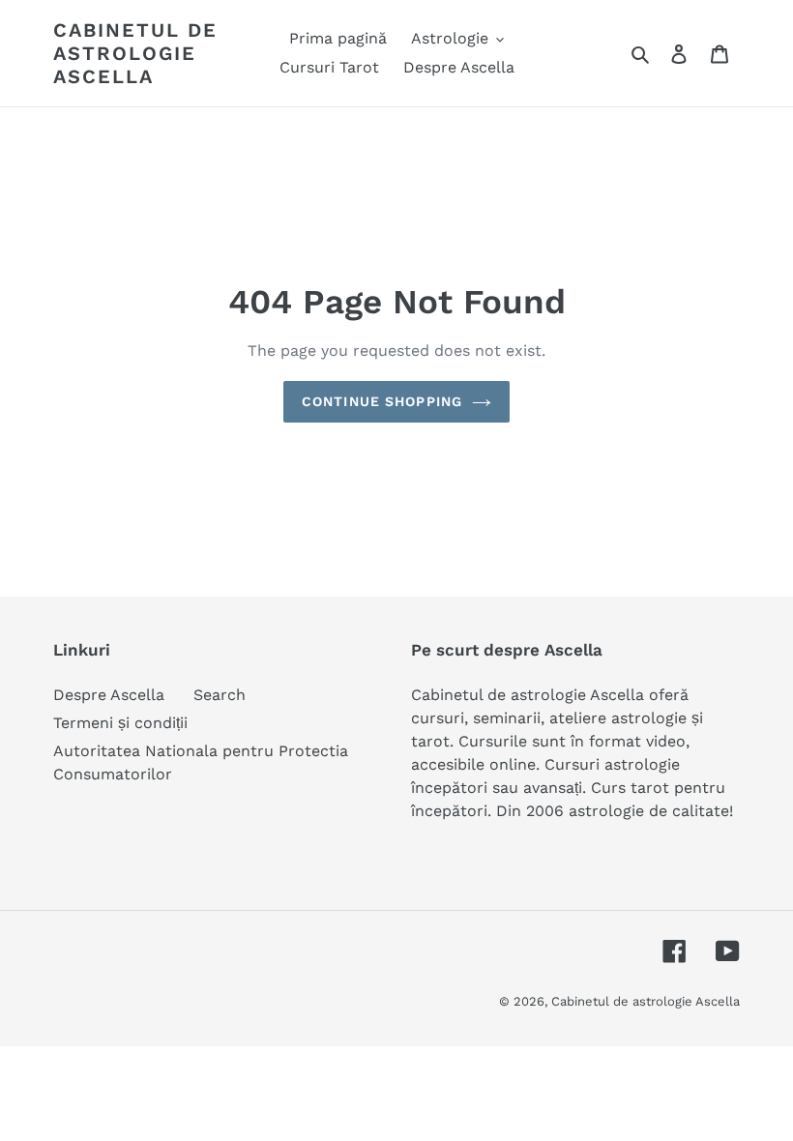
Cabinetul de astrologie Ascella (135, 53)
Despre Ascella (108, 695)
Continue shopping (382, 401)
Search (219, 695)
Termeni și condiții (120, 723)
